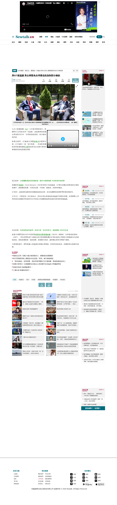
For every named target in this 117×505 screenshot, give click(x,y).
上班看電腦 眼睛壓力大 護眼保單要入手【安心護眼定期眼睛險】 (67, 352)
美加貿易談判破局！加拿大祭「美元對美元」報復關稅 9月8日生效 (44, 230)
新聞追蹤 (16, 483)
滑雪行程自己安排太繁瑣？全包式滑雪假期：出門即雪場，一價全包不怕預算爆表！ (67, 303)
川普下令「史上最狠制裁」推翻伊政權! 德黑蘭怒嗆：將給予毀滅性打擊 (67, 324)
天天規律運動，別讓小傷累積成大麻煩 (67, 331)
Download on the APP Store (100, 484)
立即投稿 (40, 478)
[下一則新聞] (77, 70)
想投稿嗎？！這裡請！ (93, 408)
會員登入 (40, 483)
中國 (39, 42)
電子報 (16, 481)
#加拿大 (21, 279)
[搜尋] (103, 36)
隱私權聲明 (48, 478)
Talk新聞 (64, 37)
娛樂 (52, 42)
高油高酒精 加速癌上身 (64, 309)
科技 (71, 42)
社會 (32, 42)
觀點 (52, 37)
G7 (26, 129)
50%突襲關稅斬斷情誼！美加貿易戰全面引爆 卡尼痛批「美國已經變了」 (33, 345)
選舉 (97, 42)
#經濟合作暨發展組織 (44, 279)
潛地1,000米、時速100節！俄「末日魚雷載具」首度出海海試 (33, 352)
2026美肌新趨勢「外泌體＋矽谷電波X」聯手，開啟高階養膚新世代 (67, 338)
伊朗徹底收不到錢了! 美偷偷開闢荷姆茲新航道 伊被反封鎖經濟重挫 (67, 345)
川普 (27, 147)
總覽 (40, 37)
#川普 (33, 279)
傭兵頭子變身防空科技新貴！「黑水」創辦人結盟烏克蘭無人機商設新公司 (33, 303)
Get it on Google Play (87, 484)
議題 (70, 37)
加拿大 (36, 141)
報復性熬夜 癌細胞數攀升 (30, 309)
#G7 (28, 279)
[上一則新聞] (74, 70)
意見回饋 (40, 481)
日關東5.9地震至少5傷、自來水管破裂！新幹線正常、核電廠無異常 (67, 296)
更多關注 (87, 471)
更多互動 (16, 471)
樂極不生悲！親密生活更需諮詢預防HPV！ (33, 317)
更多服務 (45, 471)
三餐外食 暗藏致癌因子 (30, 337)
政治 (13, 42)
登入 (99, 37)
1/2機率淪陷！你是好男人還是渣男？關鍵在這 (32, 331)
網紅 (58, 42)
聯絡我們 (40, 476)
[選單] (13, 36)
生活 (45, 42)
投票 (15, 478)
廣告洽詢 (47, 483)
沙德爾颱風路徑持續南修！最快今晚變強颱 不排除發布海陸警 (42, 181)
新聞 (46, 37)
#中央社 (62, 279)
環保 (84, 42)
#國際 (14, 279)
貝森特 (21, 185)
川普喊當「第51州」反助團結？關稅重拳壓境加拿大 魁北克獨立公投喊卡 (33, 324)
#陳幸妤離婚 (78, 37)
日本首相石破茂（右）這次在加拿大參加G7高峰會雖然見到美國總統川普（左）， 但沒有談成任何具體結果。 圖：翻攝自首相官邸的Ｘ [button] (45, 123)
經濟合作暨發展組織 (43, 234)
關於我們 (40, 474)
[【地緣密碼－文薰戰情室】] (86, 16)
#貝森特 (55, 279)
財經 (26, 42)
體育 (65, 42)
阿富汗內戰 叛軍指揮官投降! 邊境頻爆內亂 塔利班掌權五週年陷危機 (33, 296)
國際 (19, 42)
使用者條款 (48, 476)
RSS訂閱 (47, 474)
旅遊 (77, 42)
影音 (103, 42)
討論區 (58, 37)
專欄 (90, 42)
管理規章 (47, 481)
